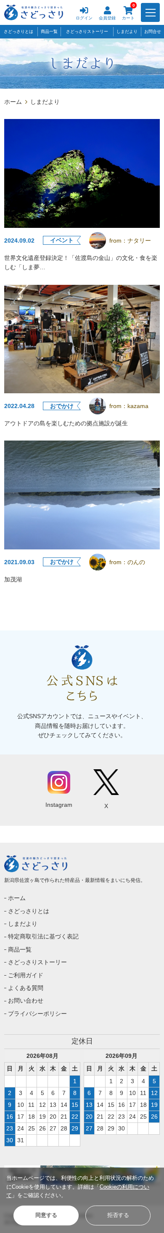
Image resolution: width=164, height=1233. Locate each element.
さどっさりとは (18, 31)
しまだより (127, 31)
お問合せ (152, 31)
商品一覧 (49, 31)
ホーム (13, 101)
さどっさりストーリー (87, 31)
